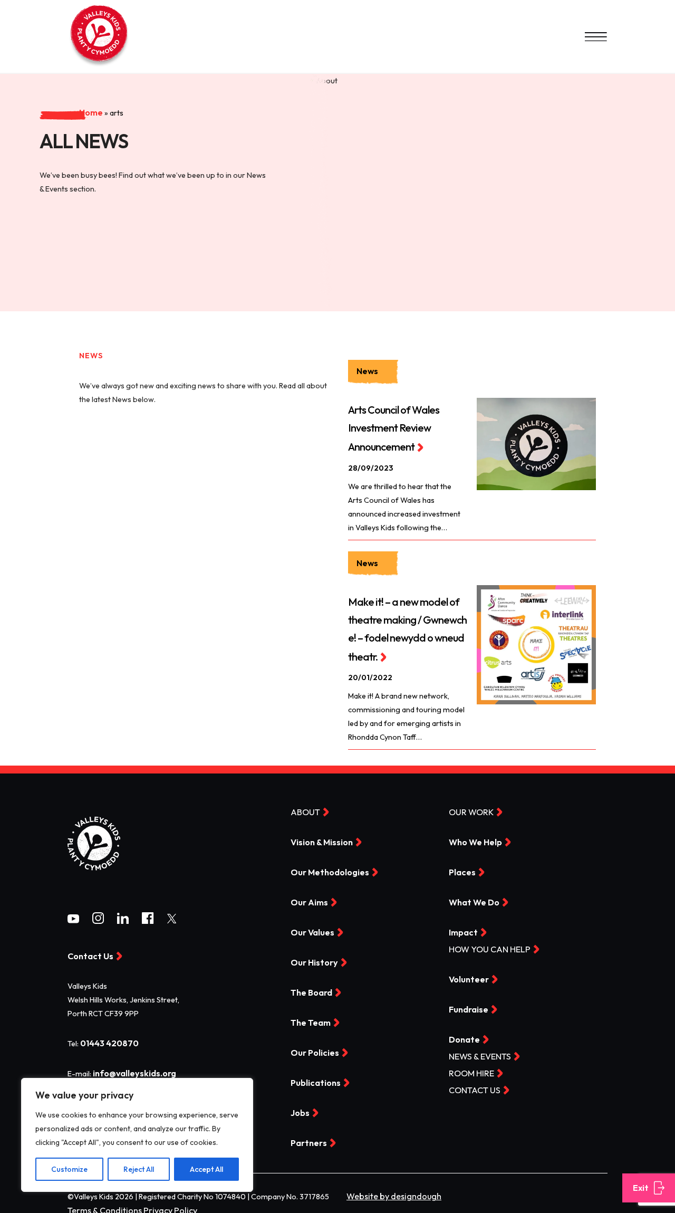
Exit (640, 1188)
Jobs (299, 1106)
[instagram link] (98, 917)
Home (48, 86)
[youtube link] (73, 916)
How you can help (484, 944)
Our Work (468, 808)
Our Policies (312, 1047)
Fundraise (467, 1003)
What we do (471, 898)
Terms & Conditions (100, 1202)
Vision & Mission (320, 838)
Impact (462, 927)
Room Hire (468, 1067)
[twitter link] (172, 916)
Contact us (472, 1083)
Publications (313, 1076)
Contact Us (88, 953)
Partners (307, 1136)
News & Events (477, 1050)
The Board (310, 987)
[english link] (99, 66)
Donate (463, 1033)
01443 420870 (106, 1039)
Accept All (206, 1169)
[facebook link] (147, 917)
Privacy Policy (158, 1202)
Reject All (138, 1169)
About (303, 808)
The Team (309, 1016)
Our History (311, 957)
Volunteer (467, 974)
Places (461, 868)
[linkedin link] (123, 917)
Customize (69, 1169)
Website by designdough (388, 1188)
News (366, 371)
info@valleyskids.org (131, 1069)
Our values (310, 927)
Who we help (473, 838)
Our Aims (307, 898)
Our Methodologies (326, 868)
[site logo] (94, 875)
